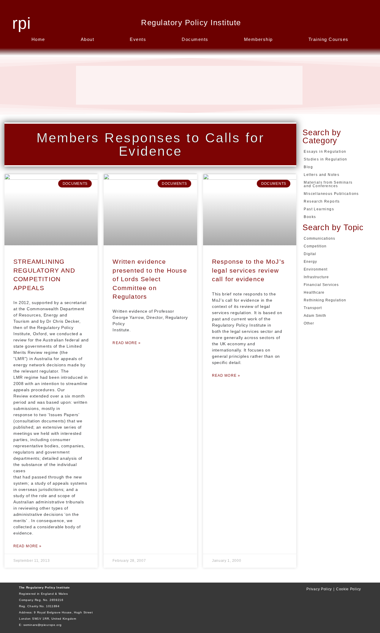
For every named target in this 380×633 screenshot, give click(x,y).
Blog (308, 167)
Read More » (27, 546)
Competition (315, 246)
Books (310, 217)
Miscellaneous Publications (331, 194)
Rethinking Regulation (325, 300)
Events (138, 39)
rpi (21, 23)
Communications (319, 238)
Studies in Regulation (325, 159)
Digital (310, 254)
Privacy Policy (319, 589)
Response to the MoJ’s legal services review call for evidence (248, 270)
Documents (195, 39)
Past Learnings (319, 209)
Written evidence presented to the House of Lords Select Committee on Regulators (150, 279)
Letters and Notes (321, 175)
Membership (258, 39)
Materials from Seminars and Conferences (328, 184)
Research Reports (322, 201)
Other (309, 323)
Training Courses (328, 39)
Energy (310, 262)
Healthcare (314, 292)
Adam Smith (315, 316)
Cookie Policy (348, 589)
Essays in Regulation (325, 151)
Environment (315, 269)
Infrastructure (316, 277)
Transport (313, 308)
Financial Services (321, 285)
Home (38, 39)
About (87, 39)
